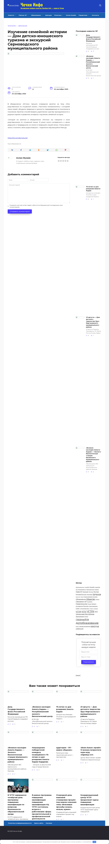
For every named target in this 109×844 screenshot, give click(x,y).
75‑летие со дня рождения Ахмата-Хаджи (93, 188)
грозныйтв (82, 619)
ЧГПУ (84, 611)
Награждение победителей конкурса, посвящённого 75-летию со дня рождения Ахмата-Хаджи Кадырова (41, 755)
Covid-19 (87, 587)
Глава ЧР (79, 592)
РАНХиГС (94, 604)
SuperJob (97, 587)
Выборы (97, 589)
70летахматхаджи (80, 587)
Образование (36, 15)
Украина (95, 608)
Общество (90, 599)
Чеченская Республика (85, 614)
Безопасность (90, 589)
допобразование (15, 144)
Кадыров (97, 594)
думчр (77, 626)
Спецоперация (93, 606)
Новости (11, 15)
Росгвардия (79, 606)
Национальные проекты (90, 596)
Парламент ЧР (81, 601)
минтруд (95, 626)
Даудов (91, 592)
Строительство (84, 608)
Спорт (78, 608)
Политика (57, 15)
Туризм (91, 608)
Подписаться (88, 662)
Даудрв (96, 592)
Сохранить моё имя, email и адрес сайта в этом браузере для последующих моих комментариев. (36, 206)
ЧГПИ (78, 611)
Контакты (95, 15)
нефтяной (79, 629)
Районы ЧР (23, 15)
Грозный (85, 592)
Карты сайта (38, 823)
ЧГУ (96, 612)
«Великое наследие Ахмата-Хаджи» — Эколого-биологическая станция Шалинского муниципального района (93, 454)
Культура (48, 15)
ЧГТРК (90, 611)
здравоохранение (84, 626)
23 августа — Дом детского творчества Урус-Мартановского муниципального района (93, 322)
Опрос (97, 599)
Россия (85, 606)
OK (94, 842)
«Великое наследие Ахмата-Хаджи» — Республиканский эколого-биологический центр (93, 62)
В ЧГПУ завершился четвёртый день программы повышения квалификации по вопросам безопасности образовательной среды (17, 804)
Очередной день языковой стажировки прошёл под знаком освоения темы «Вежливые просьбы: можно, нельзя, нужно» (66, 802)
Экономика (80, 616)
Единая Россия (81, 594)
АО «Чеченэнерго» (81, 589)
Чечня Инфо (32, 4)
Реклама (49, 823)
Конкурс (78, 596)
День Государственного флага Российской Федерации (93, 38)
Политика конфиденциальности (20, 823)
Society (92, 587)
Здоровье (89, 594)
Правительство (81, 604)
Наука (82, 596)
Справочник (83, 15)
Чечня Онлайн (71, 15)
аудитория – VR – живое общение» (64, 749)
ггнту (86, 616)
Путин (89, 604)
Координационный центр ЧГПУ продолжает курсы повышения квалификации (89, 800)
